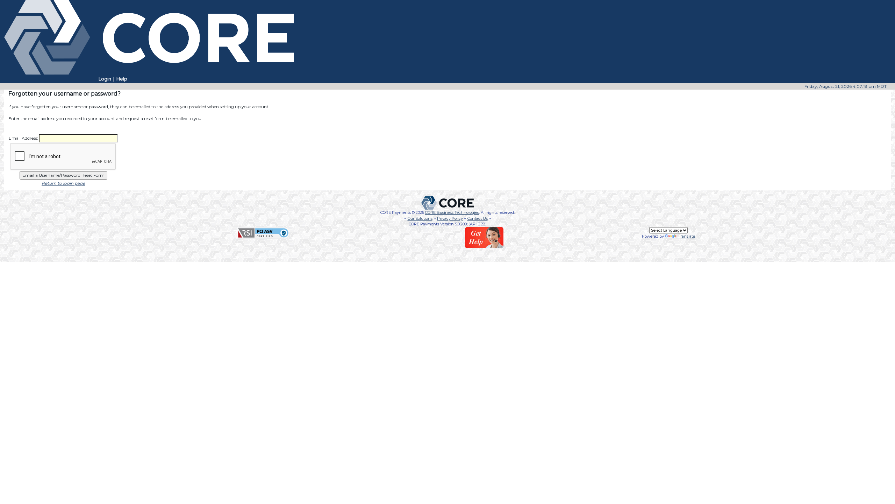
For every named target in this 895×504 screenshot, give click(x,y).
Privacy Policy (450, 218)
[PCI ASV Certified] (263, 232)
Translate (686, 236)
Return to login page (63, 183)
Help (121, 79)
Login (105, 79)
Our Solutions (420, 218)
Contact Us (477, 218)
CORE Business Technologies (452, 212)
